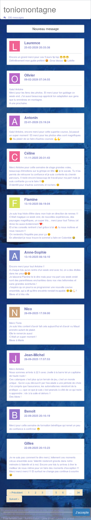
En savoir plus (54, 517)
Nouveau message (45, 29)
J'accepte (82, 512)
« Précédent (16, 492)
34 (78, 492)
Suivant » (14, 499)
